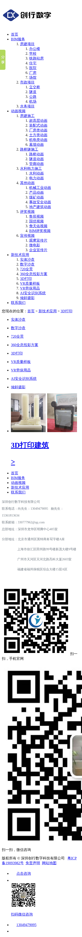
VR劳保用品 (30, 288)
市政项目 (27, 82)
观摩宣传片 (38, 240)
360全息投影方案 (33, 274)
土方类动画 (38, 135)
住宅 (32, 63)
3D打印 (26, 279)
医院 (32, 68)
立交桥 (34, 87)
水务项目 (27, 106)
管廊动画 (36, 164)
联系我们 (18, 303)
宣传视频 (27, 236)
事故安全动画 (40, 202)
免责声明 (33, 863)
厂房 (32, 73)
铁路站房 (36, 58)
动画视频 (18, 111)
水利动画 (36, 173)
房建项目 (27, 44)
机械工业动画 (40, 188)
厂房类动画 (38, 130)
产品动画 (36, 192)
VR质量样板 (30, 283)
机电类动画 (38, 140)
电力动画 (36, 178)
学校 (32, 53)
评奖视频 (27, 212)
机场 (32, 101)
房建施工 (27, 116)
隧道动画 (36, 159)
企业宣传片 (38, 250)
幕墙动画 (36, 144)
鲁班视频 (36, 216)
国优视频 (36, 221)
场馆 (32, 77)
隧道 (32, 92)
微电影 (34, 245)
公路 (32, 97)
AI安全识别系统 (33, 293)
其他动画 (27, 183)
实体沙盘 (27, 259)
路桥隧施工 (29, 149)
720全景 (26, 269)
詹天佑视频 (38, 226)
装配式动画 (38, 125)
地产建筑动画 (40, 207)
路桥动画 (36, 154)
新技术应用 (20, 255)
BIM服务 (18, 39)
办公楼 (34, 49)
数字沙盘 (27, 264)
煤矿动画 (36, 197)
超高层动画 (38, 121)
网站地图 (49, 863)
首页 (14, 34)
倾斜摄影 (27, 298)
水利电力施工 (31, 168)
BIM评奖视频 (40, 231)
